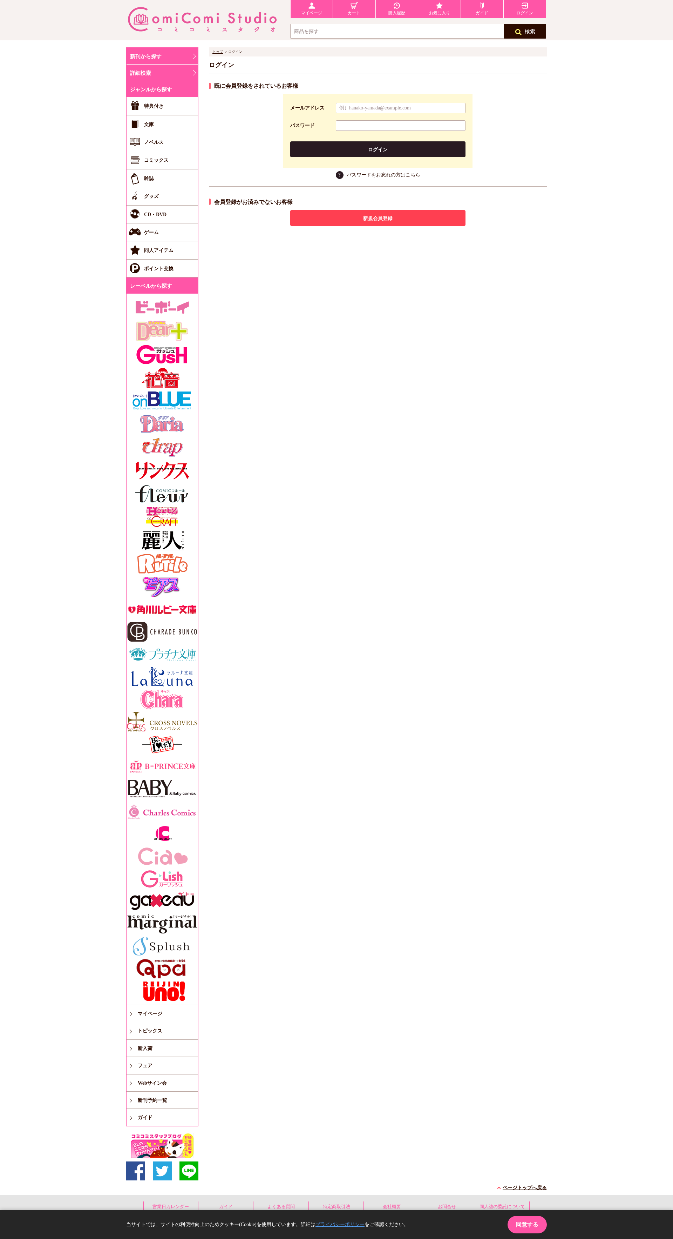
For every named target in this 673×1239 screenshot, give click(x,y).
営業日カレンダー (170, 1206)
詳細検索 (140, 73)
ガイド (226, 1206)
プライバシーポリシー (340, 1224)
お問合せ (447, 1206)
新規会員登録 (378, 218)
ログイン (378, 149)
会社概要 (392, 1206)
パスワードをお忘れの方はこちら (383, 175)
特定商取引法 (336, 1206)
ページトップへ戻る (525, 1187)
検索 (530, 31)
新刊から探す (146, 56)
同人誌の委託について (502, 1206)
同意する (527, 1224)
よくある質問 (281, 1206)
